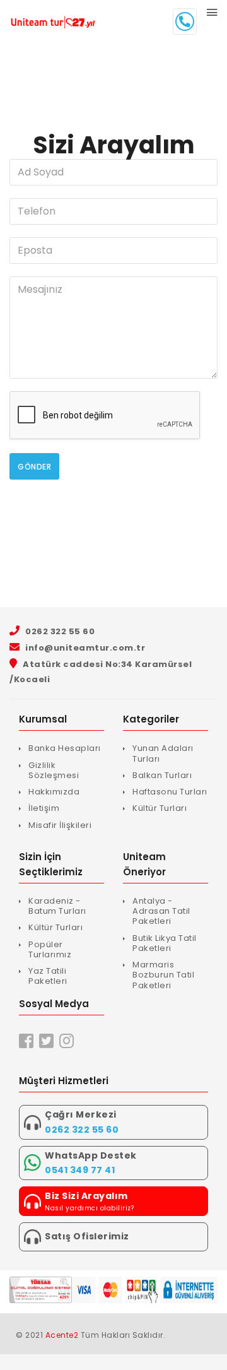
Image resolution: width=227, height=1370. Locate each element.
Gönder (34, 466)
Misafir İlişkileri (59, 825)
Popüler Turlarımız (49, 949)
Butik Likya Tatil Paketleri (164, 943)
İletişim (43, 808)
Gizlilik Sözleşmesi (53, 770)
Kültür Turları (159, 808)
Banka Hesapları (64, 748)
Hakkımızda (53, 792)
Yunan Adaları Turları (163, 753)
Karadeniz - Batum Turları (57, 906)
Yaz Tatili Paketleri (47, 976)
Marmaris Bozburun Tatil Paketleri (163, 975)
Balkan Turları (162, 775)
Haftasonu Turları (169, 792)
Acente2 (62, 1335)
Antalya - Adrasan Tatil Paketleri (161, 911)
